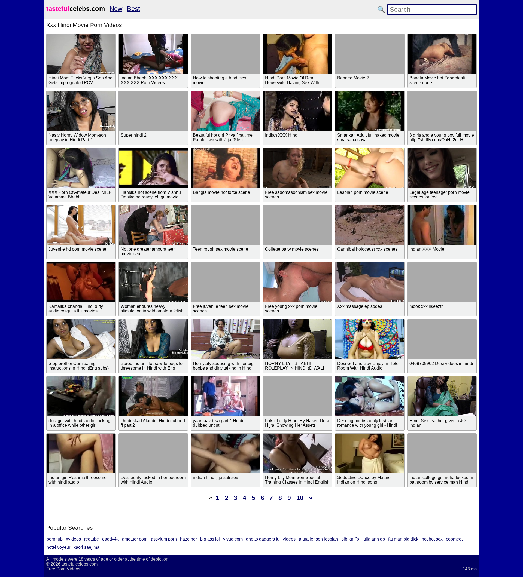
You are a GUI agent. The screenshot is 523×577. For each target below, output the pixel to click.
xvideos (73, 539)
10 (299, 497)
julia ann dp (373, 539)
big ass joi (210, 539)
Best (133, 8)
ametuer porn (135, 539)
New (116, 8)
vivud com (233, 539)
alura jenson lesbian (318, 539)
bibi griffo (350, 539)
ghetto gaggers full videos (271, 539)
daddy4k (110, 539)
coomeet (454, 539)
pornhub (55, 539)
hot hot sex (432, 539)
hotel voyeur (58, 547)
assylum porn (164, 539)
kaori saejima (86, 547)
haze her (188, 539)
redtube (91, 539)
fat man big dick (403, 539)
